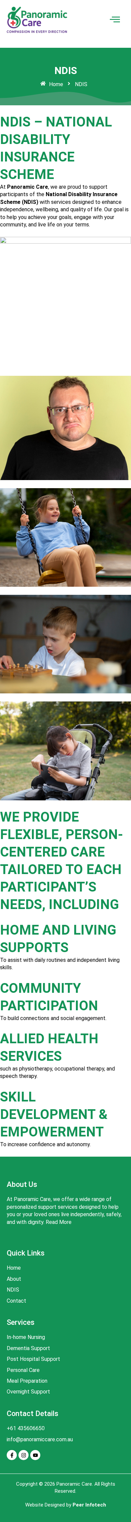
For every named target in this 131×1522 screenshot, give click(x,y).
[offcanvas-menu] (114, 20)
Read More (59, 1222)
